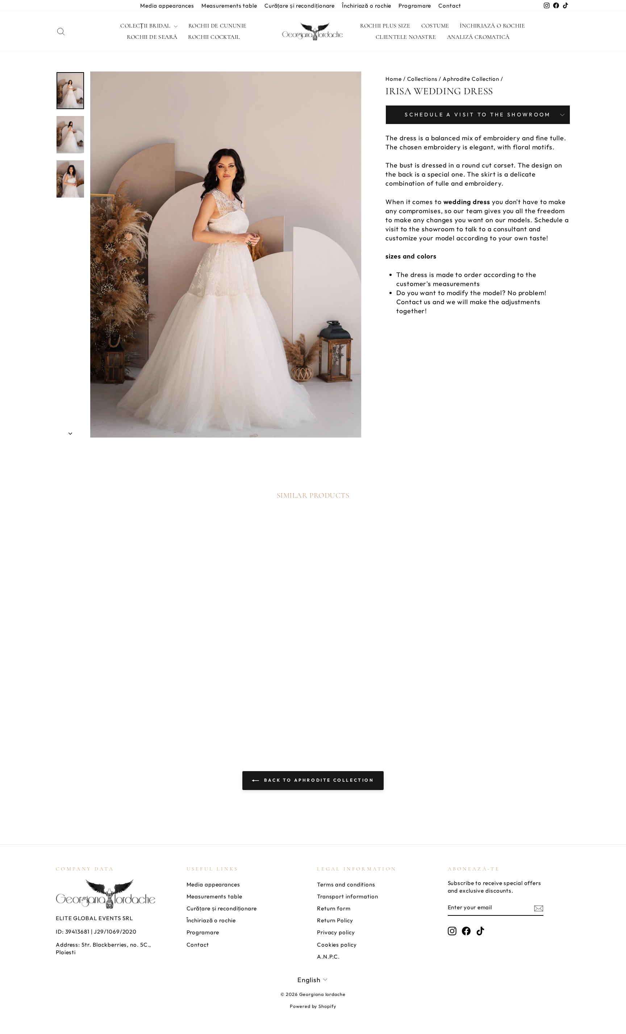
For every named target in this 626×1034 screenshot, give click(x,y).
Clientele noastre (406, 37)
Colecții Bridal (146, 25)
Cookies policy (337, 944)
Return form (334, 908)
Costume (435, 25)
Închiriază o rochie (366, 5)
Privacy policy (336, 932)
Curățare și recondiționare (299, 5)
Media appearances (167, 5)
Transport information (347, 896)
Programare (414, 5)
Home (393, 78)
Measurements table (229, 5)
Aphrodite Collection (471, 78)
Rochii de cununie (217, 25)
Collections (422, 78)
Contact (449, 5)
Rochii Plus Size (385, 25)
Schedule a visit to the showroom (478, 114)
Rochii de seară (152, 37)
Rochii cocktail (214, 37)
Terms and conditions (346, 884)
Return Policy (335, 920)
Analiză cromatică (478, 37)
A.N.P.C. (328, 956)
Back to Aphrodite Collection (318, 780)
